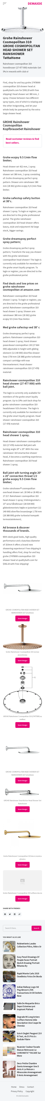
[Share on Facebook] (5, 914)
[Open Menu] (4, 3)
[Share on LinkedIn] (14, 914)
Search (36, 928)
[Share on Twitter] (10, 914)
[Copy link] (19, 914)
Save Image (22, 618)
